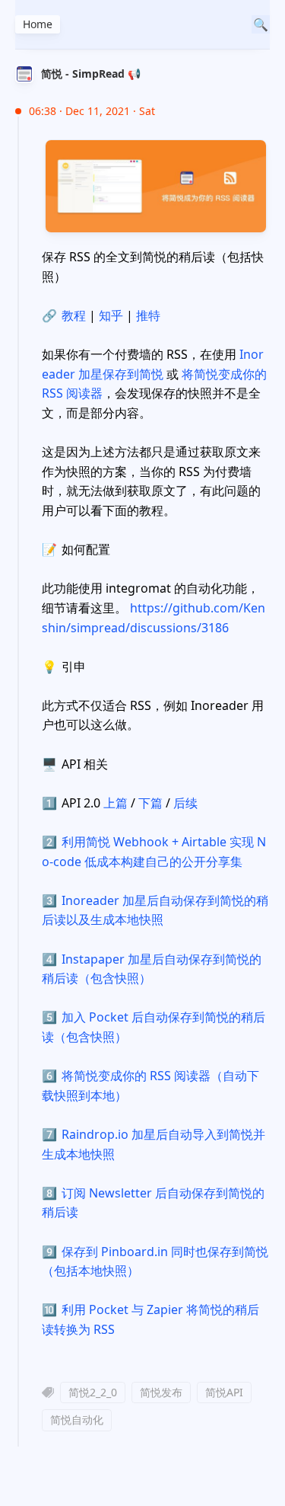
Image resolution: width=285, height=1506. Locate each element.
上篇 (115, 803)
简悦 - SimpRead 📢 (91, 73)
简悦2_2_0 (92, 1392)
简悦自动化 (76, 1419)
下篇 (150, 803)
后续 (185, 803)
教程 (74, 315)
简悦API (224, 1392)
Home (37, 24)
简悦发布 (161, 1392)
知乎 (111, 315)
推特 (148, 315)
